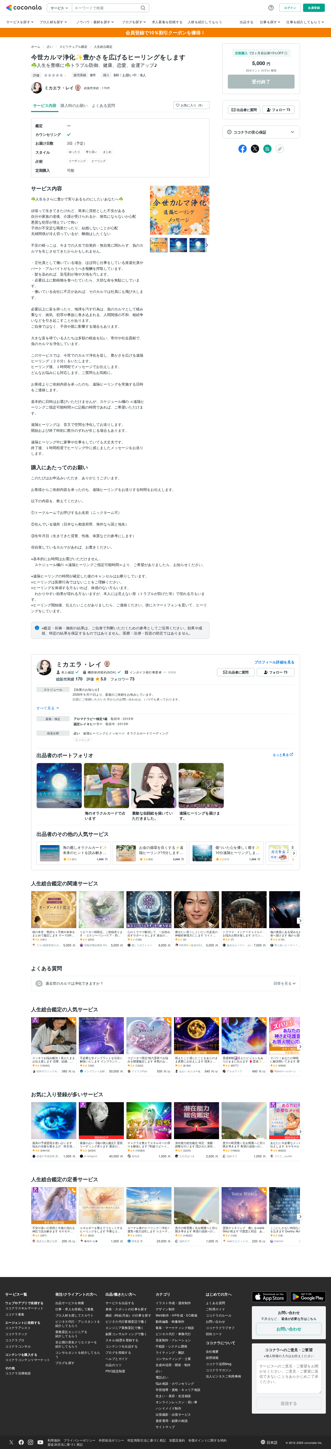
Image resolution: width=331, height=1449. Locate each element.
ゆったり (74, 152)
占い (50, 46)
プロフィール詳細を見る (274, 662)
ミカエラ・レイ (79, 664)
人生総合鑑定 (103, 46)
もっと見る (281, 755)
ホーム (35, 46)
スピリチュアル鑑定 (73, 46)
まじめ (107, 152)
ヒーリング (99, 161)
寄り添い (91, 152)
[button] (261, 132)
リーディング (77, 161)
